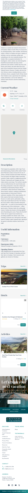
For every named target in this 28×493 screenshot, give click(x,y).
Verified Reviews (6, 438)
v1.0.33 (9, 491)
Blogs (16, 429)
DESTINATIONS (6, 409)
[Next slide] (25, 313)
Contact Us (5, 436)
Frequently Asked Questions (6, 449)
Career (4, 452)
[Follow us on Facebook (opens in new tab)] (9, 485)
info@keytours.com (9, 469)
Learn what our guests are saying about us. (19, 438)
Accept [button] (14, 13)
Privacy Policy (12, 9)
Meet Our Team (6, 447)
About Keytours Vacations (6, 430)
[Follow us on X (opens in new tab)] (19, 485)
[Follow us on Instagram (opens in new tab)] (12, 485)
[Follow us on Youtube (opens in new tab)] (15, 485)
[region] (14, 307)
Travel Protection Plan (6, 433)
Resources (4, 445)
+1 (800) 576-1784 (9, 466)
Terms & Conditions (7, 443)
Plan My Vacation (14, 402)
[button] (14, 316)
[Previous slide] (2, 313)
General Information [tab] (9, 159)
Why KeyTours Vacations (5, 455)
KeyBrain (4, 491)
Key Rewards (5, 458)
